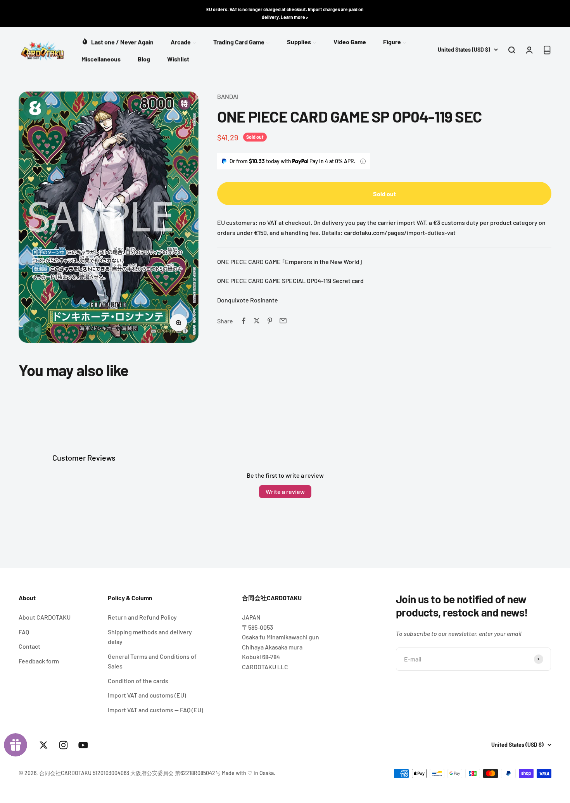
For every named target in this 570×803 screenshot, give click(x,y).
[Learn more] (363, 161)
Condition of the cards (138, 680)
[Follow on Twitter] (43, 745)
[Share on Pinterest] (269, 320)
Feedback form (39, 661)
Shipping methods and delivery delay (150, 637)
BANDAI (227, 96)
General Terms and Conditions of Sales (152, 661)
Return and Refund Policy (142, 617)
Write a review (285, 491)
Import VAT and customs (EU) (147, 695)
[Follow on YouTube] (83, 745)
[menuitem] (117, 41)
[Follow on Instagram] (63, 745)
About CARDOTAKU (45, 617)
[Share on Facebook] (243, 320)
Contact (29, 646)
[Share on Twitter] (256, 320)
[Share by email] (283, 320)
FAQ (24, 631)
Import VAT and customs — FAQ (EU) (155, 709)
